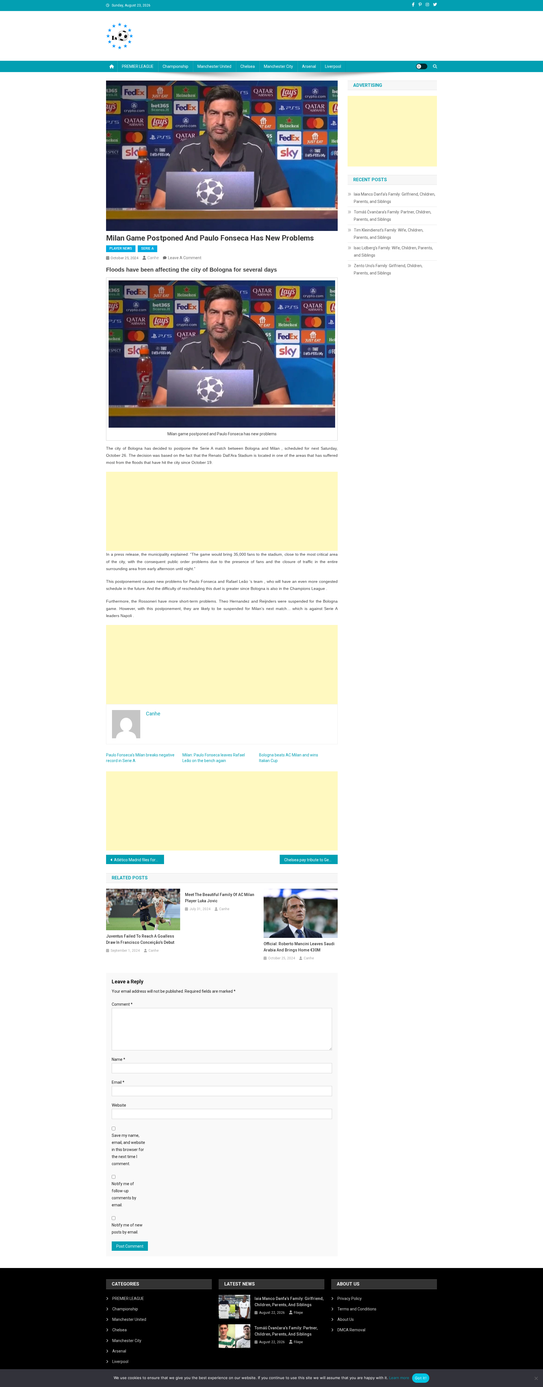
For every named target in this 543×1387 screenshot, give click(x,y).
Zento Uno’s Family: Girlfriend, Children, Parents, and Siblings (388, 269)
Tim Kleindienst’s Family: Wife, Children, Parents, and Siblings (388, 234)
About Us (345, 1319)
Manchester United (214, 66)
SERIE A (147, 248)
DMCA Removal (351, 1330)
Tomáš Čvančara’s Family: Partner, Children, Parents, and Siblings (392, 216)
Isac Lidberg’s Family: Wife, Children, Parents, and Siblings (393, 252)
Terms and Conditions (356, 1309)
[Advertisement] (222, 511)
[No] (536, 1378)
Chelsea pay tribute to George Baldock (311, 860)
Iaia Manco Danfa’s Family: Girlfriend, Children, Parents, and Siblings (394, 198)
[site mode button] (421, 66)
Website (119, 1105)
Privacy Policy (349, 1298)
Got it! (420, 1378)
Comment (122, 1004)
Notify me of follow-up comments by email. (124, 1195)
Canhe (153, 258)
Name (118, 1059)
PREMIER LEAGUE (138, 66)
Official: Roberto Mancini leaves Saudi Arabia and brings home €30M (299, 947)
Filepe (298, 1313)
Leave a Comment (184, 258)
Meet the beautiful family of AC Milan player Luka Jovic (219, 897)
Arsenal (309, 66)
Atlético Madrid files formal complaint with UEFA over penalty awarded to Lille (139, 860)
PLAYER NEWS (120, 248)
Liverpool (333, 66)
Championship (175, 66)
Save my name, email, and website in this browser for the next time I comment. (128, 1149)
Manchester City (278, 66)
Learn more (399, 1377)
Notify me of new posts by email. (127, 1228)
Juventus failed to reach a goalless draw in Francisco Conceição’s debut (140, 939)
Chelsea (247, 66)
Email (118, 1082)
